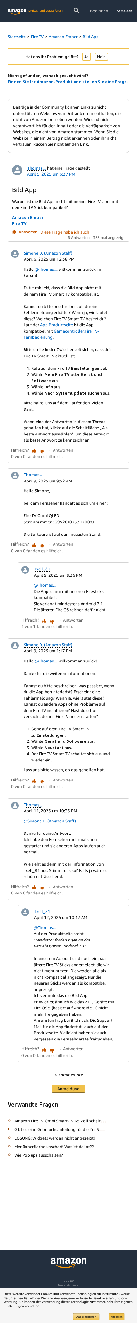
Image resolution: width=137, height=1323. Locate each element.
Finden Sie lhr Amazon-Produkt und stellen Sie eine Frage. (68, 81)
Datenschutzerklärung (68, 1285)
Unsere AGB (68, 1281)
